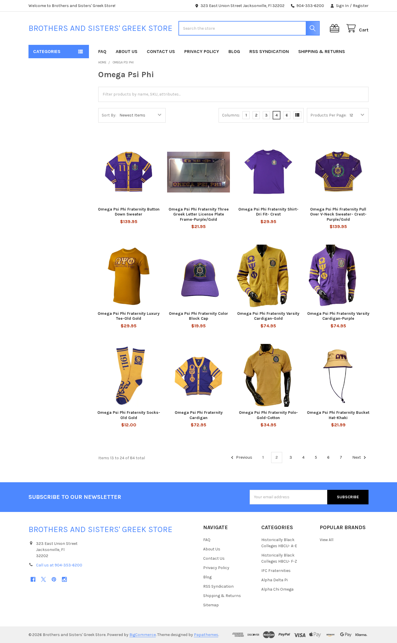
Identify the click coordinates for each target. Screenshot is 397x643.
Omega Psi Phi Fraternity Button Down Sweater (129, 212)
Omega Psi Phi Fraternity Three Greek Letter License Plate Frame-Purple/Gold (199, 214)
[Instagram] (64, 579)
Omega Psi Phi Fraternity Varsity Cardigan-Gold (268, 316)
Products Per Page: (328, 115)
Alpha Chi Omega (277, 589)
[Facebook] (32, 579)
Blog (234, 51)
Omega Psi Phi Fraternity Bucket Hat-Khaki (338, 415)
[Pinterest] (53, 579)
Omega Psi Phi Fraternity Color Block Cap (198, 316)
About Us (126, 51)
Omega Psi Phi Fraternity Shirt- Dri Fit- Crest (268, 212)
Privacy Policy (201, 51)
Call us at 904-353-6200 (59, 565)
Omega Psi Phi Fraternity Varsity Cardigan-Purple (338, 316)
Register (361, 5)
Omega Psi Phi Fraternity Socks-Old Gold (128, 415)
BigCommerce (142, 634)
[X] (43, 579)
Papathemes (206, 634)
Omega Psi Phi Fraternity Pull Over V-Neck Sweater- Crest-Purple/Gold (338, 214)
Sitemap (211, 605)
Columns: (231, 115)
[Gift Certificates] (335, 28)
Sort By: (109, 115)
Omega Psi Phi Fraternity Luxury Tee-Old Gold (129, 316)
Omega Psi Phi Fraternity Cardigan (199, 415)
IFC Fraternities (276, 570)
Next (357, 457)
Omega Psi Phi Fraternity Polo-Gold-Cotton (268, 415)
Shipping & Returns (321, 51)
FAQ (102, 51)
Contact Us (161, 51)
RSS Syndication (269, 51)
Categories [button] (46, 51)
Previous (243, 457)
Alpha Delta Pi (274, 579)
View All (326, 539)
